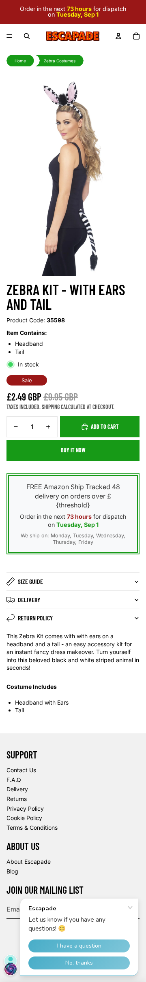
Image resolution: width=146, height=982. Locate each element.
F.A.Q (13, 779)
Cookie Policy (24, 817)
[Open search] (27, 36)
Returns (16, 798)
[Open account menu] (118, 36)
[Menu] (9, 36)
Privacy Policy (25, 808)
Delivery (29, 599)
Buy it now (73, 450)
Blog (12, 871)
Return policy (35, 618)
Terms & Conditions (32, 827)
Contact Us (21, 770)
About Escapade (28, 861)
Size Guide (30, 581)
